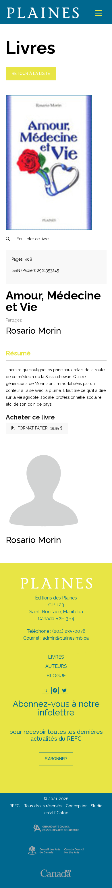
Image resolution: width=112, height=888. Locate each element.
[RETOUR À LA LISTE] (31, 79)
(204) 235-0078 (69, 631)
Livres (56, 657)
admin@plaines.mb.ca (66, 638)
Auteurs (56, 666)
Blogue (56, 675)
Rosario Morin (33, 331)
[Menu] (99, 13)
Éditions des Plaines (56, 598)
